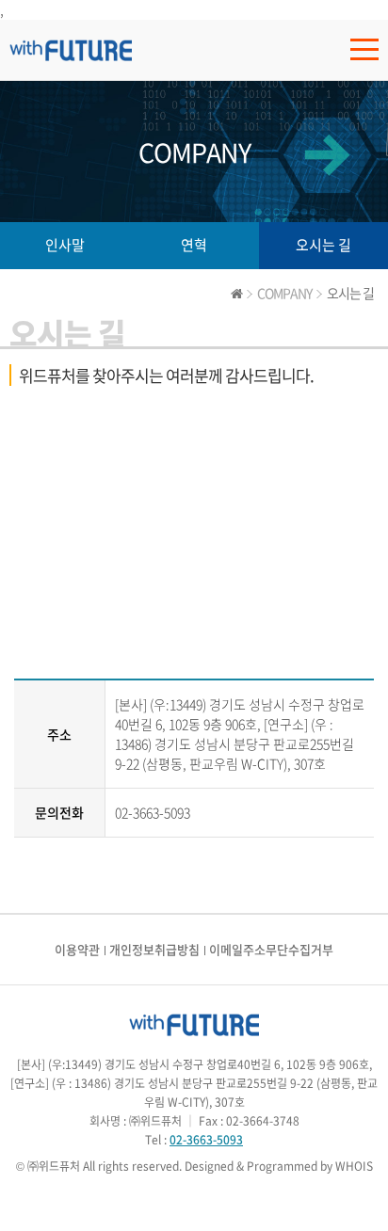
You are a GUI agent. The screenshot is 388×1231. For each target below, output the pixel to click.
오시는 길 (323, 244)
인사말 (65, 244)
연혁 (194, 244)
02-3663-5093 (152, 812)
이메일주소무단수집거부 (271, 949)
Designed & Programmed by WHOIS (279, 1166)
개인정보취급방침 (154, 949)
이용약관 (77, 949)
